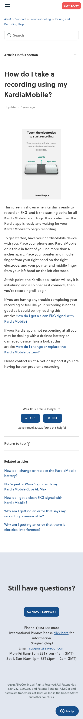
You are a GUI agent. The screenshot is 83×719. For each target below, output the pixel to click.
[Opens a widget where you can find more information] (67, 711)
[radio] (30, 418)
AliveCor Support (15, 19)
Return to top (15, 443)
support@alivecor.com (46, 648)
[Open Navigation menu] (7, 6)
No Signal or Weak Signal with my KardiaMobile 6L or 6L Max (31, 486)
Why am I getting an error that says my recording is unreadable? (35, 513)
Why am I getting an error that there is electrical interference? (34, 527)
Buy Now (71, 5)
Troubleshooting (40, 19)
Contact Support (41, 611)
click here (61, 632)
